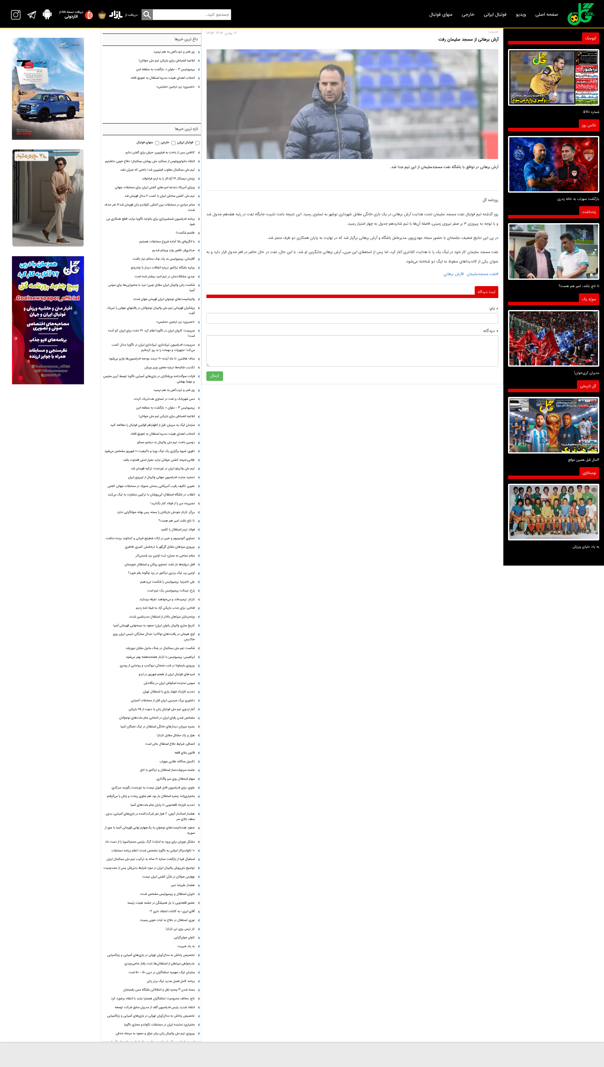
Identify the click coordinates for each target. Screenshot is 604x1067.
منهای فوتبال (440, 14)
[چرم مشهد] (48, 198)
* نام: (493, 308)
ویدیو (521, 14)
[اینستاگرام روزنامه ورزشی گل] (48, 320)
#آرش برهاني (454, 274)
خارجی (468, 14)
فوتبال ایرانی (495, 14)
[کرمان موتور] (48, 89)
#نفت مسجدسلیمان (482, 274)
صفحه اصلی (546, 14)
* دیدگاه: (490, 331)
